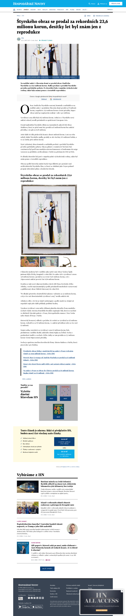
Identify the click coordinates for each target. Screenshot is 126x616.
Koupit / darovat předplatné (96, 585)
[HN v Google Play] (24, 607)
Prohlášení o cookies (72, 588)
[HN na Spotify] (40, 598)
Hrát (51, 398)
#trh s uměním (26, 379)
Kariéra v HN (53, 594)
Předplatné (115, 3)
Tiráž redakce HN (55, 588)
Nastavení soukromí (71, 591)
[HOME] (14, 10)
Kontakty (52, 585)
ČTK (22, 38)
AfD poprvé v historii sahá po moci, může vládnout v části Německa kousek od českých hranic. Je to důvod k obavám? (54, 548)
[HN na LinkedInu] (37, 598)
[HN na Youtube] (43, 598)
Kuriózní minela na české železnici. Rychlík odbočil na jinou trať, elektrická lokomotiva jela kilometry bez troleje (58, 484)
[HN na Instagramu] (34, 598)
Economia (53, 591)
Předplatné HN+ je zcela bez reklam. (70, 466)
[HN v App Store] (37, 607)
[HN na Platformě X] (29, 598)
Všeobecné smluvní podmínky (74, 594)
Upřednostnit (57, 99)
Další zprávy (47, 568)
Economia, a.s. (30, 587)
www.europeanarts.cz (69, 77)
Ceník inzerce (53, 596)
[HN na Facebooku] (32, 598)
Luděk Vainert (22, 521)
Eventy (90, 588)
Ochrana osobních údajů (73, 585)
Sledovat (44, 99)
